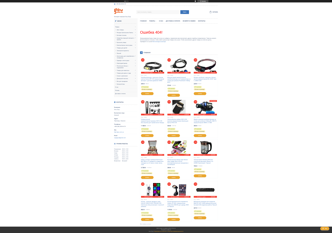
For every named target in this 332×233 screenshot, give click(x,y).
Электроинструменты (123, 50)
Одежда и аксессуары (123, 60)
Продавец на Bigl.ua (166, 229)
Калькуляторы (121, 84)
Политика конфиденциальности (175, 231)
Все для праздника (122, 81)
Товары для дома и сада (124, 73)
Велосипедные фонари (159, 41)
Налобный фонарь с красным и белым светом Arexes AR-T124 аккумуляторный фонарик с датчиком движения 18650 (152, 79)
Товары (117, 27)
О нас (116, 87)
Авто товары (120, 29)
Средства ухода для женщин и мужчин (125, 38)
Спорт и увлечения (122, 76)
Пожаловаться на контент (160, 231)
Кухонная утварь (121, 42)
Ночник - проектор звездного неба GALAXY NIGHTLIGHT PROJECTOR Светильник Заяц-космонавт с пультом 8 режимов (152, 204)
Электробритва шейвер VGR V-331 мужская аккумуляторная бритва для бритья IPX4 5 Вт (177, 121)
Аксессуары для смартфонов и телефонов (125, 56)
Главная (143, 21)
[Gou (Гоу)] (125, 11)
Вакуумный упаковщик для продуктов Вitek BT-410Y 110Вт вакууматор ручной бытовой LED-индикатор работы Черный (205, 203)
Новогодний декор (122, 63)
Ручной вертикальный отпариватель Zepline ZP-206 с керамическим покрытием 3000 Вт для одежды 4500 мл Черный (178, 204)
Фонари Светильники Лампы (125, 32)
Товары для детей (122, 48)
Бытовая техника (121, 35)
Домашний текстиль (122, 78)
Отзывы (117, 90)
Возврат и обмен (189, 21)
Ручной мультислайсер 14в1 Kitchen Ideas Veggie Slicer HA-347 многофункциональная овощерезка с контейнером (178, 162)
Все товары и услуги (145, 224)
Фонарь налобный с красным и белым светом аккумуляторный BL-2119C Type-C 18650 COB (205, 79)
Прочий (119, 53)
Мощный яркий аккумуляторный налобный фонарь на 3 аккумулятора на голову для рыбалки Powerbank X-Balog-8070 (178, 80)
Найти (184, 12)
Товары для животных (123, 70)
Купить (147, 93)
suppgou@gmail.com (120, 137)
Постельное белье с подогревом (122, 66)
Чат (326, 228)
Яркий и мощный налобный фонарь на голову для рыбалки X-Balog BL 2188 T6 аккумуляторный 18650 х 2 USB (205, 121)
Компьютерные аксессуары (124, 45)
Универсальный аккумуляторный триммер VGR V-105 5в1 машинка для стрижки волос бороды (152, 121)
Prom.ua (174, 228)
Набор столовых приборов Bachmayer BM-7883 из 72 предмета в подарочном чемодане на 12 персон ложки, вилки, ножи (152, 162)
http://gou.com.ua (119, 132)
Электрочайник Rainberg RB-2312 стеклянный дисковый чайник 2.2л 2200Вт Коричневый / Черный (203, 161)
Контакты (201, 21)
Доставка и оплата (120, 93)
